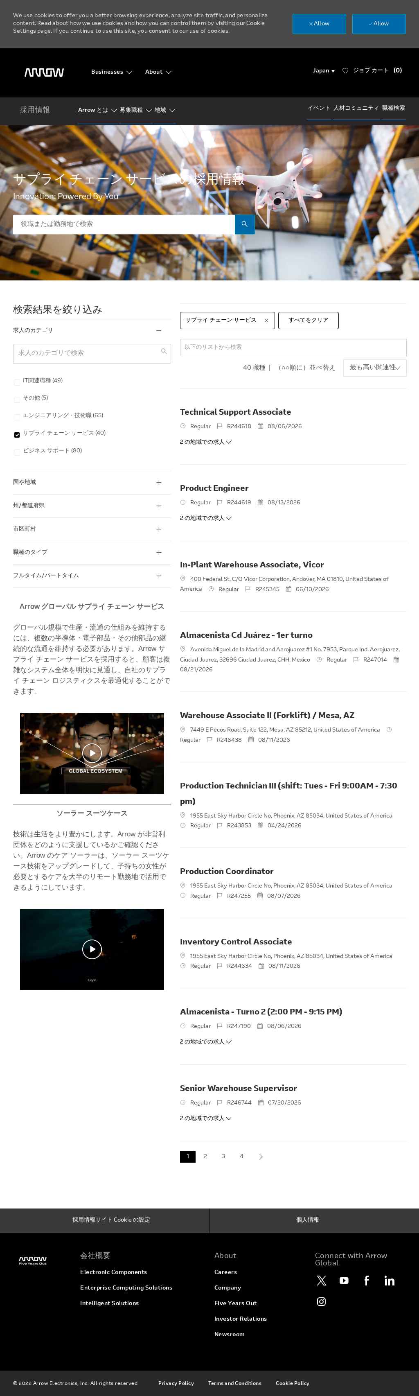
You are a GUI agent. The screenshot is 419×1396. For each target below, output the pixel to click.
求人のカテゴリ (33, 331)
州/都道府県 (29, 506)
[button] (324, 71)
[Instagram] (322, 1301)
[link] (41, 1261)
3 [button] (223, 1157)
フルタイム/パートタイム (46, 576)
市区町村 (24, 529)
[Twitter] (322, 1280)
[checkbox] (13, 380)
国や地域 (24, 483)
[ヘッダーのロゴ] (44, 73)
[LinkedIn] (389, 1280)
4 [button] (241, 1157)
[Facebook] (367, 1280)
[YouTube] (344, 1280)
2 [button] (205, 1157)
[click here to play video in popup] (92, 753)
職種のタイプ (30, 553)
